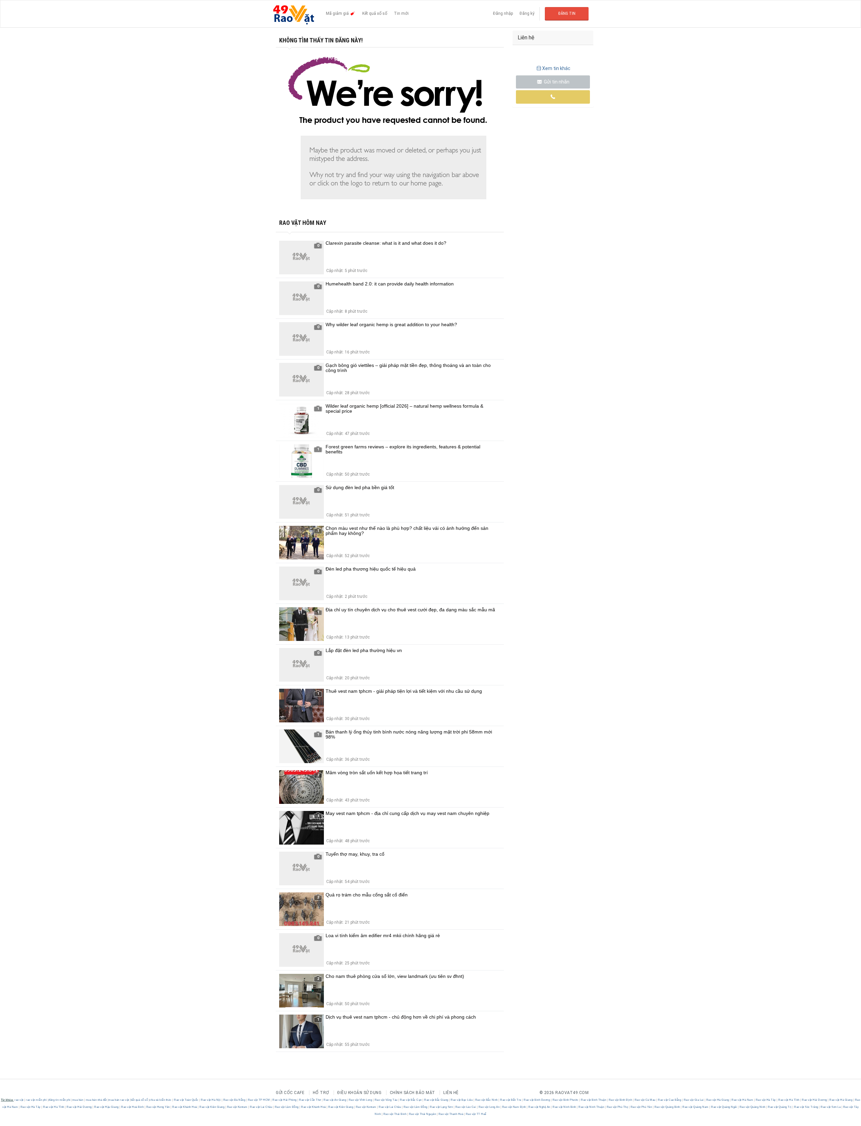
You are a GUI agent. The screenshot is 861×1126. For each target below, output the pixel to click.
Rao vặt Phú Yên (641, 1106)
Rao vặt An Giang (335, 1099)
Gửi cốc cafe (290, 1092)
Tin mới (401, 13)
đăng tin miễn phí (59, 1099)
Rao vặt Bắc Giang (436, 1099)
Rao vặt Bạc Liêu (462, 1099)
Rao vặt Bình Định (620, 1099)
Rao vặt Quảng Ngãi (724, 1106)
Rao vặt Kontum (237, 1106)
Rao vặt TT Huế (475, 1114)
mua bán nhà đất (96, 1099)
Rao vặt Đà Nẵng (234, 1099)
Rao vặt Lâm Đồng (286, 1106)
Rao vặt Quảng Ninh (752, 1106)
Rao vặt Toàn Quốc (186, 1099)
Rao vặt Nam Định (514, 1106)
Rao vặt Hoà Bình (132, 1106)
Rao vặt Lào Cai (465, 1106)
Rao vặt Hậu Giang (106, 1106)
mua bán (77, 1099)
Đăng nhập (503, 13)
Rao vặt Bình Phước (565, 1099)
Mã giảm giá (338, 13)
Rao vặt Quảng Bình (667, 1106)
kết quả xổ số (139, 1099)
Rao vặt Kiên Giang (212, 1106)
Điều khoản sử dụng (359, 1092)
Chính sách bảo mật (412, 1092)
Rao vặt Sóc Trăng (806, 1106)
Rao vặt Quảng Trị (780, 1106)
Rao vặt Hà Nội (211, 1099)
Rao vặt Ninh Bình (564, 1106)
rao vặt (19, 1099)
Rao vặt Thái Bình (394, 1114)
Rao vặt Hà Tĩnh (789, 1099)
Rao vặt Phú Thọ (617, 1106)
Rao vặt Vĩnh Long (360, 1099)
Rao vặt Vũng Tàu (386, 1099)
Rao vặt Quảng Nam (696, 1106)
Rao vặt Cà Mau (645, 1099)
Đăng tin (566, 13)
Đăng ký (527, 13)
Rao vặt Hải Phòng (285, 1099)
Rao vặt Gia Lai (694, 1099)
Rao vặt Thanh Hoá (451, 1114)
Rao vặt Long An (489, 1106)
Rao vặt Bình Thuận (593, 1099)
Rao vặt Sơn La (830, 1106)
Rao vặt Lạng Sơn (441, 1106)
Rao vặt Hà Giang (717, 1099)
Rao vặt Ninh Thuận (591, 1106)
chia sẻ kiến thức (160, 1099)
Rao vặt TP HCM (259, 1099)
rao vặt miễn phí (36, 1099)
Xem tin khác (556, 68)
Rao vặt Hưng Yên (158, 1106)
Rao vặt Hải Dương (814, 1099)
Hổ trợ (321, 1092)
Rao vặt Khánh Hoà (185, 1106)
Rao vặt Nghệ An (539, 1106)
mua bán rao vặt (118, 1099)
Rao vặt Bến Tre (510, 1099)
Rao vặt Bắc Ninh (486, 1099)
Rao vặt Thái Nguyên (422, 1114)
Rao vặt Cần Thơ (310, 1099)
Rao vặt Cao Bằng (669, 1099)
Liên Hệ (451, 1092)
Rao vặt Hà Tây (766, 1099)
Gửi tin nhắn (556, 81)
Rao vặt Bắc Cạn (411, 1099)
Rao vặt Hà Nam (742, 1099)
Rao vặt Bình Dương (537, 1099)
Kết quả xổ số (374, 13)
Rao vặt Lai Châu (261, 1106)
